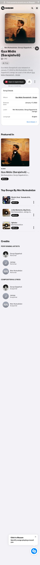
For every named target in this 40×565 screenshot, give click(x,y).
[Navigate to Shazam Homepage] (7, 8)
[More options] (35, 81)
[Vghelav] (6, 225)
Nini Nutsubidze (17, 225)
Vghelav (14, 223)
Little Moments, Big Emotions (22, 210)
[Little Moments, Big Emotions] (6, 213)
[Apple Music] (5, 179)
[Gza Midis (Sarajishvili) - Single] (15, 159)
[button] (38, 2)
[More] (33, 202)
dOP (13, 199)
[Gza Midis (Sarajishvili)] (37, 48)
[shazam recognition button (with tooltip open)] (34, 551)
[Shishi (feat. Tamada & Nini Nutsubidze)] (6, 200)
